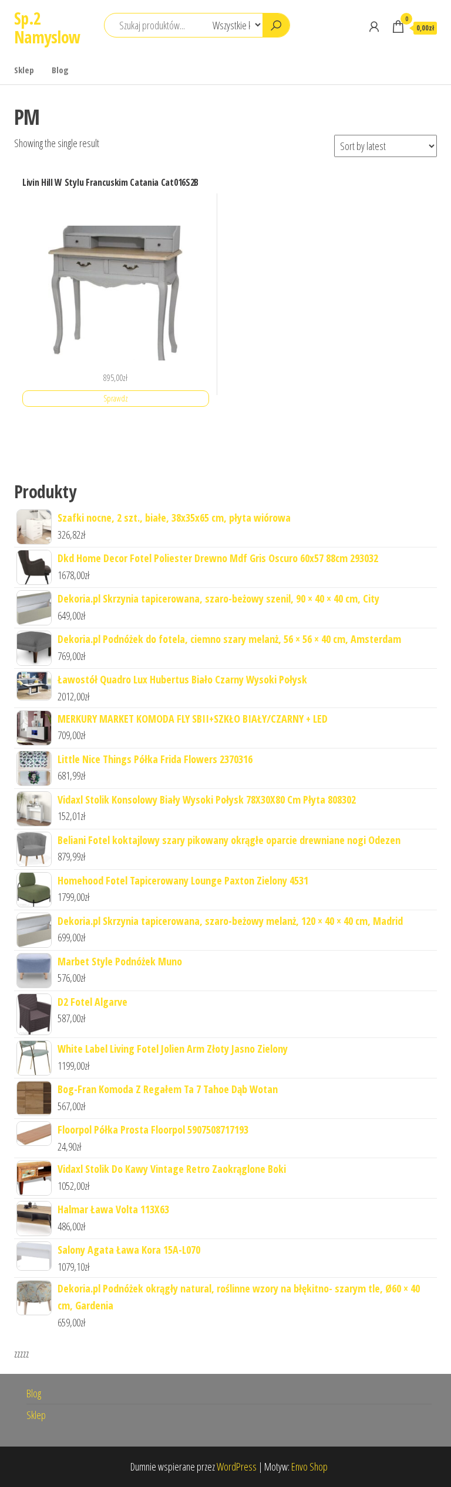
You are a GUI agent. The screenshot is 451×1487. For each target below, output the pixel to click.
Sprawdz (115, 398)
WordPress (237, 1466)
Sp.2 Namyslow (47, 27)
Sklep (24, 70)
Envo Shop (309, 1466)
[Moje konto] (374, 26)
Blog (60, 70)
